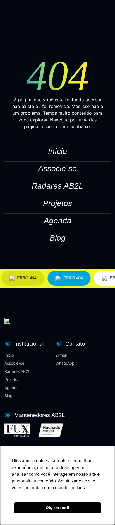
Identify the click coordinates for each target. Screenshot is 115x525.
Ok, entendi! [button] (57, 507)
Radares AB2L (57, 186)
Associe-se (57, 168)
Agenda (57, 220)
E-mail (61, 355)
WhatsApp (65, 363)
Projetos (57, 203)
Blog (58, 238)
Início (57, 151)
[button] (23, 343)
